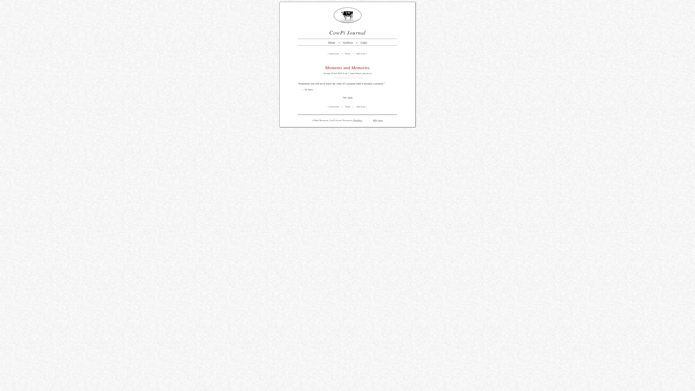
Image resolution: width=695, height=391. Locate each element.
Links (364, 42)
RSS (375, 120)
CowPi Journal (347, 32)
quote (350, 97)
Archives (348, 42)
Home (347, 54)
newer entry (334, 54)
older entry (360, 54)
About (331, 42)
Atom (380, 120)
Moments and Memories (347, 67)
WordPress (357, 120)
